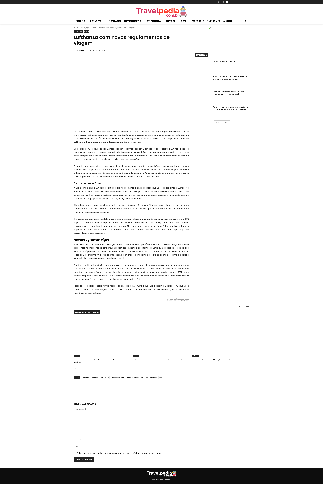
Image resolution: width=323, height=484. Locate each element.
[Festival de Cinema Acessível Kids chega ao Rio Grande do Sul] (203, 96)
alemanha (85, 378)
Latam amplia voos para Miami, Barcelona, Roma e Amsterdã (218, 360)
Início (76, 28)
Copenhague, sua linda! (224, 61)
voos (161, 378)
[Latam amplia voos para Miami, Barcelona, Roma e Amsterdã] (220, 337)
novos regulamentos (135, 378)
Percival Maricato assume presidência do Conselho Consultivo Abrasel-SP (230, 108)
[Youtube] (227, 2)
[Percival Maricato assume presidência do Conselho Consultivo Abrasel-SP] (203, 111)
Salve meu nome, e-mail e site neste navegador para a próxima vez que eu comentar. (119, 453)
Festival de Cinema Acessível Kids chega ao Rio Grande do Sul (228, 93)
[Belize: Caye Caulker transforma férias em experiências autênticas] (203, 81)
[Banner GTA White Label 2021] (222, 28)
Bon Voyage (84, 28)
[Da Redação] (75, 50)
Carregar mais (221, 122)
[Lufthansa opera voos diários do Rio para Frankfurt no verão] (161, 337)
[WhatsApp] (238, 46)
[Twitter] (226, 46)
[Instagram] (223, 2)
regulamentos (151, 378)
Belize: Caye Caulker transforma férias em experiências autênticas (230, 77)
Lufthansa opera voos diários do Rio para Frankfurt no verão (158, 360)
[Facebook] (219, 2)
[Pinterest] (232, 46)
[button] (246, 21)
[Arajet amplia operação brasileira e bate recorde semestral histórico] (102, 337)
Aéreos (93, 28)
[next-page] (79, 368)
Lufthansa (105, 378)
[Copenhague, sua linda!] (203, 66)
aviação (95, 378)
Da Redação (84, 50)
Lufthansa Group (117, 378)
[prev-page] (75, 368)
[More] (244, 46)
